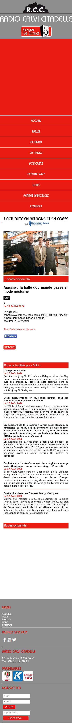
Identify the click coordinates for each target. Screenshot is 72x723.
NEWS (36, 131)
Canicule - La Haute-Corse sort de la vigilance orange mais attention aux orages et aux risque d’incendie (36, 464)
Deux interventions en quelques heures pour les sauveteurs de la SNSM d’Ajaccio (36, 399)
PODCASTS (36, 163)
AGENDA (36, 142)
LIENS (36, 185)
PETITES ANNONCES (36, 196)
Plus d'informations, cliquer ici (19, 329)
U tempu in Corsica (14, 370)
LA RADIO (36, 153)
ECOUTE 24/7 (36, 174)
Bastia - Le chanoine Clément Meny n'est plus (30, 493)
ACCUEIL (36, 121)
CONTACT (36, 206)
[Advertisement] (36, 77)
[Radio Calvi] (36, 273)
